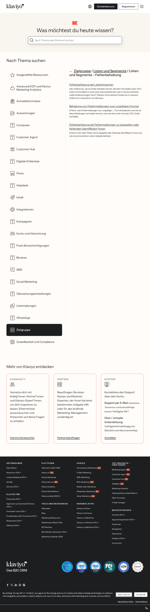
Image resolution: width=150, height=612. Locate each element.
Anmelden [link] (110, 437)
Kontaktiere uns (105, 6)
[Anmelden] (90, 6)
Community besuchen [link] (22, 437)
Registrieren (128, 6)
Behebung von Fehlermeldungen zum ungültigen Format (104, 106)
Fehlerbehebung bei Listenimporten (91, 84)
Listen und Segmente (109, 71)
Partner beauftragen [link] (68, 437)
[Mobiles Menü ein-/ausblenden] (142, 6)
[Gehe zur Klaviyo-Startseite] (15, 6)
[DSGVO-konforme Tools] (138, 567)
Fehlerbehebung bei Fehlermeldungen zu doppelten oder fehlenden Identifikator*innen (104, 126)
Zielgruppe (82, 71)
